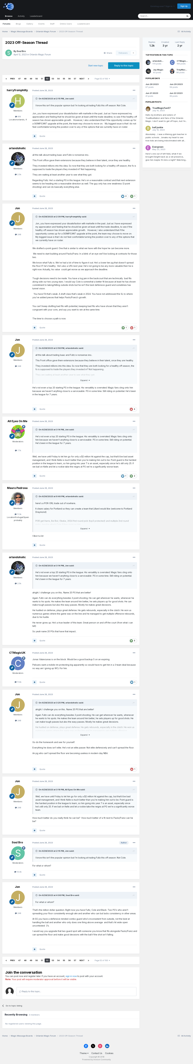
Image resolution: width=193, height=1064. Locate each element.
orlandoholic (17, 148)
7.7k (19, 450)
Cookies (109, 1053)
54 (58, 79)
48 (25, 79)
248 (19, 234)
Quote (42, 136)
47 (19, 79)
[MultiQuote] (34, 136)
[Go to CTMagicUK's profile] (18, 663)
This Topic (175, 16)
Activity (21, 16)
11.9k (19, 682)
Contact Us (96, 1053)
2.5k (19, 174)
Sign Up (184, 6)
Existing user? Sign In (161, 6)
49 (31, 79)
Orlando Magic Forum (40, 54)
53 (53, 79)
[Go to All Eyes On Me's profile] (18, 432)
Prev (12, 79)
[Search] (187, 16)
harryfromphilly (17, 90)
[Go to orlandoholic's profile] (18, 159)
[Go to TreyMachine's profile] (172, 71)
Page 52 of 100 (102, 79)
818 (19, 116)
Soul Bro (21, 51)
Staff (52, 24)
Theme (83, 1053)
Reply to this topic (123, 65)
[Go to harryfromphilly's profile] (18, 101)
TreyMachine (183, 69)
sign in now (71, 976)
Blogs (18, 24)
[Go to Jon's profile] (18, 219)
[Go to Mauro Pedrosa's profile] (18, 498)
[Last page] (88, 79)
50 (36, 79)
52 (47, 79)
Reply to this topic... (31, 991)
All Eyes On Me (17, 421)
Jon (67, 98)
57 (75, 79)
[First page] (6, 79)
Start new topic (95, 65)
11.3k (19, 514)
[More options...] (134, 90)
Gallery (29, 24)
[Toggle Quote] (36, 98)
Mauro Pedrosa (17, 488)
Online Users (66, 24)
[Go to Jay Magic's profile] (148, 71)
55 (64, 79)
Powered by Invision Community (96, 1059)
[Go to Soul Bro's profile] (8, 53)
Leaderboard (83, 24)
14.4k (19, 872)
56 (69, 79)
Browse (8, 16)
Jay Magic (158, 69)
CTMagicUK (17, 652)
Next (82, 79)
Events (41, 24)
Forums (6, 24)
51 (42, 79)
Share (108, 53)
